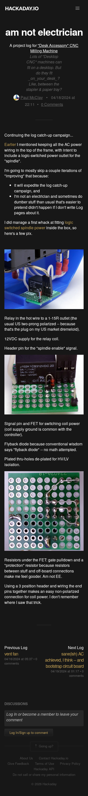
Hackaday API (44, 769)
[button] (77, 8)
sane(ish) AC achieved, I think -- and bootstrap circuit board (64, 659)
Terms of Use (44, 763)
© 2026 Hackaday (44, 784)
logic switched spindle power (38, 224)
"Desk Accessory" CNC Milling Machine (54, 48)
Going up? (45, 746)
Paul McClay (32, 97)
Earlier (10, 144)
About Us (26, 758)
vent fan (11, 653)
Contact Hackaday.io (53, 758)
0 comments (76, 673)
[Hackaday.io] (22, 8)
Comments (52, 104)
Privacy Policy (70, 763)
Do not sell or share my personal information (44, 774)
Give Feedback (18, 763)
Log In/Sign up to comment (29, 732)
